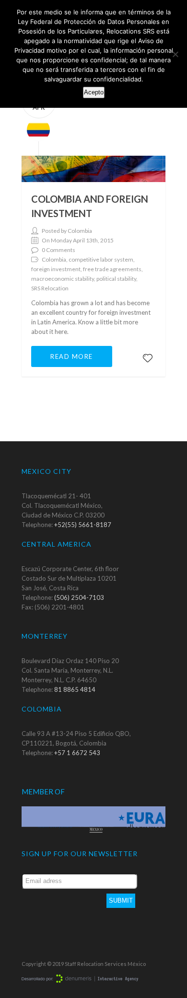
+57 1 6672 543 (77, 753)
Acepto (94, 92)
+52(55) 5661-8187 (82, 524)
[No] (175, 54)
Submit (121, 900)
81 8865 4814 (74, 689)
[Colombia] (36, 129)
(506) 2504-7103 (79, 597)
